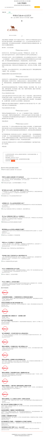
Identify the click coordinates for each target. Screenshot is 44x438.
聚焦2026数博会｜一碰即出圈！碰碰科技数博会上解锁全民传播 (16, 385)
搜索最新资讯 (37, 7)
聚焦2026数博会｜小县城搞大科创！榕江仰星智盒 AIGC (15, 346)
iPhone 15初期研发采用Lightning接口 (11, 268)
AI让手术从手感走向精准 (7, 320)
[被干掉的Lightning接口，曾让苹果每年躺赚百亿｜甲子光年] (13, 182)
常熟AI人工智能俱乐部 (27, 434)
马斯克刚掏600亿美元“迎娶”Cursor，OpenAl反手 (13, 427)
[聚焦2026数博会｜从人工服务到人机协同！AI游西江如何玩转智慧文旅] (5, 394)
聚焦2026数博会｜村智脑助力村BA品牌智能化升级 (13, 359)
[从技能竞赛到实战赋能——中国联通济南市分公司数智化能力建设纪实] (5, 292)
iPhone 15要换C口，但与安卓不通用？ (11, 281)
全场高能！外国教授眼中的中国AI (9, 416)
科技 (23, 5)
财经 (19, 5)
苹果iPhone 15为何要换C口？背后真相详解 (12, 242)
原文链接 (13, 160)
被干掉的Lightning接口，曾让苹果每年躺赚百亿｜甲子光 (15, 190)
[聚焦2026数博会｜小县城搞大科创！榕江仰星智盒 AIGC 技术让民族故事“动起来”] (5, 342)
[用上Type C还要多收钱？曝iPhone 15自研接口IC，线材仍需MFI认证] (15, 208)
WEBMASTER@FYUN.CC (25, 435)
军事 (21, 5)
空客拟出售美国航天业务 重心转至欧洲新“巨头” (12, 302)
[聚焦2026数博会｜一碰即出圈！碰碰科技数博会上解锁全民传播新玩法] (5, 381)
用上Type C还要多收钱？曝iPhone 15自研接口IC (13, 216)
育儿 (29, 5)
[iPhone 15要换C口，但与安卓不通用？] (9, 274)
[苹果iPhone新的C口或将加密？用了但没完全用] (11, 169)
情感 (23, 1)
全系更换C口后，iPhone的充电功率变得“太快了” (13, 203)
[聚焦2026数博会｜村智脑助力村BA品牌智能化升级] (5, 355)
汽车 (27, 1)
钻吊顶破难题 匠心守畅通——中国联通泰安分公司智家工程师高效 (16, 421)
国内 (15, 1)
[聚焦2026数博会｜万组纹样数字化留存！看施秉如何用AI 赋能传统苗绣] (5, 368)
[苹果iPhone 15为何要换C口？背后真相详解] (10, 235)
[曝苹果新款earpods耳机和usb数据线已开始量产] (11, 222)
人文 (25, 1)
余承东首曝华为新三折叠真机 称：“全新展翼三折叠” (14, 316)
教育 (27, 5)
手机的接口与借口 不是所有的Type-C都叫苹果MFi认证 (14, 255)
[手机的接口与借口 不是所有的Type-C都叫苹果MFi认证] (12, 248)
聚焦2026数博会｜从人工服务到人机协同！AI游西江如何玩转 (16, 398)
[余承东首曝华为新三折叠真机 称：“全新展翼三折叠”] (5, 311)
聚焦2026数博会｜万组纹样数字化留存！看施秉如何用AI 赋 (15, 372)
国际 (17, 1)
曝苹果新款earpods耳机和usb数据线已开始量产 (13, 229)
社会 (19, 1)
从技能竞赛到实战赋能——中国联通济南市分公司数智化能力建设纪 (17, 297)
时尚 (21, 1)
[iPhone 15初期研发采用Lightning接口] (9, 261)
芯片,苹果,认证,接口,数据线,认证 (10, 167)
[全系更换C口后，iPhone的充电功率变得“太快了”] (11, 195)
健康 (29, 1)
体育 (15, 5)
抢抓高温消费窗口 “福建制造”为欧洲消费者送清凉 (12, 410)
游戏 (25, 5)
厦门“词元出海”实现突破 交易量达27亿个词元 (11, 404)
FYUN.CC (19, 434)
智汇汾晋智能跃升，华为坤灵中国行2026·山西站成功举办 (15, 333)
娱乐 (17, 5)
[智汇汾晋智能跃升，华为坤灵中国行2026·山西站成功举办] (5, 328)
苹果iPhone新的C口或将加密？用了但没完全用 (13, 177)
